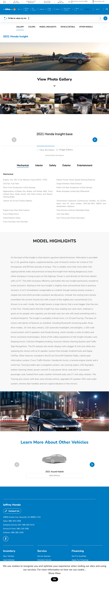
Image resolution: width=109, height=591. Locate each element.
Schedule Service (44, 560)
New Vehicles (8, 556)
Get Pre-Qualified (79, 556)
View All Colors (46, 149)
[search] (107, 9)
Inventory (9, 551)
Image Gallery (66, 149)
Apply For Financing (80, 560)
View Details (54, 476)
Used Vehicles (9, 560)
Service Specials (44, 556)
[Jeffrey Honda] (9, 9)
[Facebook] (5, 538)
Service (42, 551)
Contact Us (13, 511)
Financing (78, 551)
